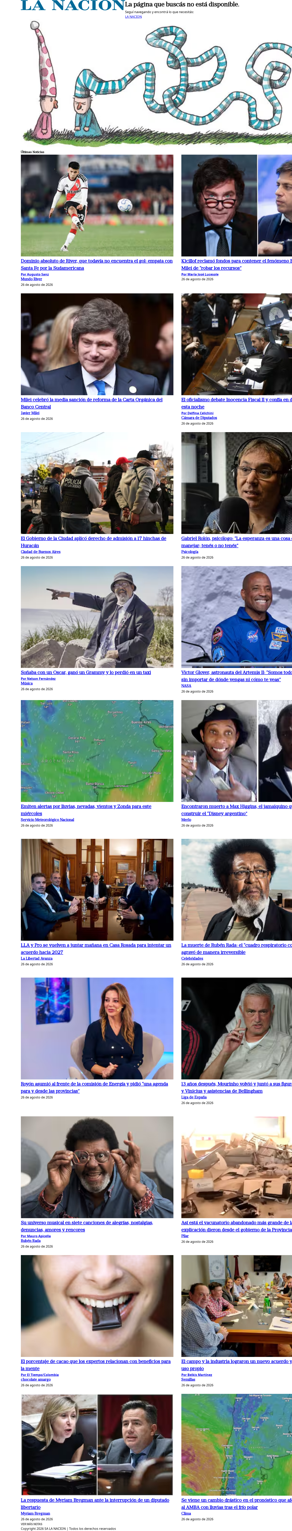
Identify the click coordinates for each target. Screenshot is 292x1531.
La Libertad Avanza (36, 959)
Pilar (185, 1236)
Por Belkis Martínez (196, 1375)
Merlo (186, 820)
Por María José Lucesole (200, 274)
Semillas (188, 1380)
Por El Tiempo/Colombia (40, 1375)
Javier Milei (30, 413)
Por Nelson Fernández (38, 678)
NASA (186, 686)
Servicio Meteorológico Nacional (47, 820)
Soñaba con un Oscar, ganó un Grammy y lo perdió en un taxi (86, 672)
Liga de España (194, 1097)
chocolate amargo (36, 1380)
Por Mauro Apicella (36, 1236)
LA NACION (133, 16)
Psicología (189, 552)
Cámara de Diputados (199, 418)
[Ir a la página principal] (73, 9)
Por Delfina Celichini (197, 413)
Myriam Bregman (35, 1514)
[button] (97, 206)
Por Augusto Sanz (35, 274)
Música (27, 684)
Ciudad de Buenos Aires (41, 552)
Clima (186, 1514)
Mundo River (31, 279)
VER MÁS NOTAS (31, 1524)
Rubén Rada (31, 1241)
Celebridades (192, 959)
